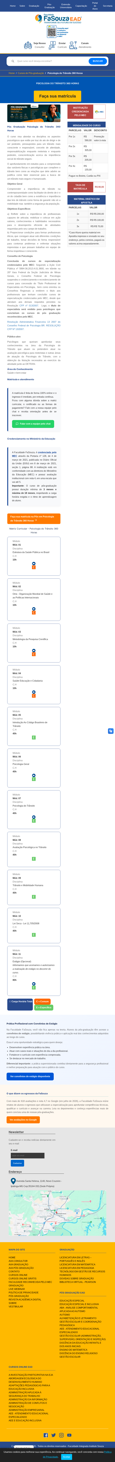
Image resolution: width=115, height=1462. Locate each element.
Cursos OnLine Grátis (22, 1278)
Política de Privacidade (24, 1292)
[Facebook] (45, 1435)
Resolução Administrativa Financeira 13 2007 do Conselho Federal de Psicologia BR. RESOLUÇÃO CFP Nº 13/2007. (33, 326)
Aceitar (66, 1457)
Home (13, 6)
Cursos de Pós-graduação (31, 73)
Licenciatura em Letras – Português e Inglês (75, 1259)
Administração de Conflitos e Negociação (28, 1405)
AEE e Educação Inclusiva (25, 1420)
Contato (14, 1271)
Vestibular (16, 1306)
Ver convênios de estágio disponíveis (30, 1076)
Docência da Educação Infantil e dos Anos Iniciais (80, 1345)
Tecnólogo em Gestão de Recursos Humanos (82, 1273)
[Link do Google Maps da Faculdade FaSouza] (57, 1213)
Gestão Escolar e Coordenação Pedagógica (80, 1323)
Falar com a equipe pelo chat (35, 424)
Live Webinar (17, 1289)
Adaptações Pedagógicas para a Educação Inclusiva (29, 1387)
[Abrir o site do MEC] (99, 111)
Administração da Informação (28, 1399)
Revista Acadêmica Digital (25, 1299)
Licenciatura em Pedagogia (77, 1268)
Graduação (34, 6)
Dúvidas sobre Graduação (77, 1278)
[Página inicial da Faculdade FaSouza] (58, 18)
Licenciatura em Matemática (77, 1264)
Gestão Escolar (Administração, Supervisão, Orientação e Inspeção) (83, 1338)
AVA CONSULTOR (18, 1261)
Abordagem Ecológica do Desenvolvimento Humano (25, 1380)
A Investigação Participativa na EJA (31, 1375)
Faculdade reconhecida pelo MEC (30, 1282)
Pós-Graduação (49, 6)
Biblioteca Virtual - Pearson (78, 1282)
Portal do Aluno (95, 6)
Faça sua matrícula (57, 96)
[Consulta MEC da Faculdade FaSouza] (57, 31)
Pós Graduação (19, 1296)
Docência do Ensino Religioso (78, 1353)
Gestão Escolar (70, 1357)
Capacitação (81, 6)
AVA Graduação (18, 1264)
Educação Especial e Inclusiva (79, 1304)
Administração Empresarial (26, 1410)
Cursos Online (18, 1275)
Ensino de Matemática (73, 1350)
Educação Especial (72, 1301)
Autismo (65, 1315)
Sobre (22, 6)
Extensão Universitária (66, 6)
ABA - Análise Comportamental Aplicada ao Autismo (79, 1309)
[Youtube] (69, 1435)
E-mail (21, 1150)
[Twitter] (53, 1435)
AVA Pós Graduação (21, 1268)
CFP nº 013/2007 (28, 305)
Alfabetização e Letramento (78, 1318)
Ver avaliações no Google (23, 1120)
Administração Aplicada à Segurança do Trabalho (25, 1394)
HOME (12, 1257)
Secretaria (107, 6)
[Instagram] (61, 1435)
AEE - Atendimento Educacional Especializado (79, 1330)
